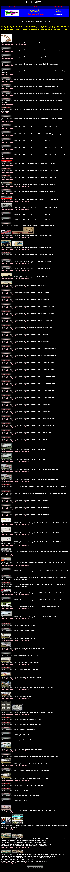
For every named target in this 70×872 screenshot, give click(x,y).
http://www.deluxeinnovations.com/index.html (35, 14)
